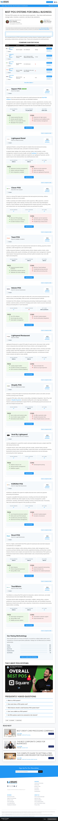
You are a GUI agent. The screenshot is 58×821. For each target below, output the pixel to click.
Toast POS (11, 68)
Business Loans (37, 786)
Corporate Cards (25, 747)
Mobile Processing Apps (11, 798)
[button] (29, 700)
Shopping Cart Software (11, 804)
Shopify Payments (16, 400)
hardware (34, 153)
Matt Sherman (47, 21)
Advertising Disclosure (8, 814)
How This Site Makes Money (39, 803)
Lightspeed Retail (11, 55)
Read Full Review (29, 127)
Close (45, 819)
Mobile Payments (34, 759)
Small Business (37, 791)
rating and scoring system (44, 29)
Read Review (49, 48)
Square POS (11, 47)
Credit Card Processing (26, 734)
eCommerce (36, 789)
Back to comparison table (46, 133)
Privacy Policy (37, 804)
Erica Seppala (13, 21)
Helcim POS (11, 75)
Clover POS (11, 61)
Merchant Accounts (10, 796)
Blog (6, 5)
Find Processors (50, 2)
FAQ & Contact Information (39, 796)
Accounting (36, 788)
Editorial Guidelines (38, 799)
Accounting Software (11, 803)
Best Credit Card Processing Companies (35, 731)
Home (3, 5)
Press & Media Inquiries (38, 801)
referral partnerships (44, 28)
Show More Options (28, 82)
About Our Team (37, 798)
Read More (49, 58)
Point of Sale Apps (10, 801)
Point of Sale (9, 5)
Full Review (47, 92)
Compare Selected (52, 819)
